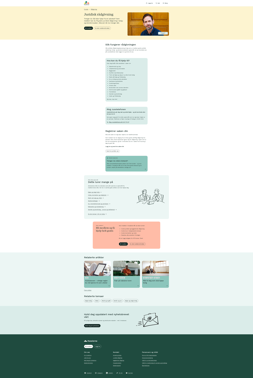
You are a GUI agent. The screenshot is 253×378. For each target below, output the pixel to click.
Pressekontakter (117, 363)
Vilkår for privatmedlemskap (149, 360)
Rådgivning (94, 9)
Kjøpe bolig (88, 300)
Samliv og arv (118, 300)
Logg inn (97, 346)
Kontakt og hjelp (117, 355)
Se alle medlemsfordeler (102, 28)
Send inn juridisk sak (113, 151)
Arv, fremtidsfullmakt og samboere (98, 203)
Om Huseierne (87, 355)
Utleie (97, 300)
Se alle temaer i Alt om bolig (96, 214)
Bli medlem (88, 28)
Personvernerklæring (147, 357)
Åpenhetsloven (146, 365)
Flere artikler (87, 290)
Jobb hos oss (87, 357)
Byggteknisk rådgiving (118, 360)
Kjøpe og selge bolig (93, 192)
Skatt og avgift (106, 300)
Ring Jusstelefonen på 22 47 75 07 (119, 122)
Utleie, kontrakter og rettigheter (97, 195)
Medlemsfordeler (88, 363)
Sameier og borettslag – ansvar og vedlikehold (101, 209)
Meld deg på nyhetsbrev (92, 325)
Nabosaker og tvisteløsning (96, 206)
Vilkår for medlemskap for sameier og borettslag (154, 363)
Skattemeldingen (93, 201)
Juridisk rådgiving (117, 357)
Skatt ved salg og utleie (95, 198)
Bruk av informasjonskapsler (149, 355)
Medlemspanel (117, 365)
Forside (86, 9)
